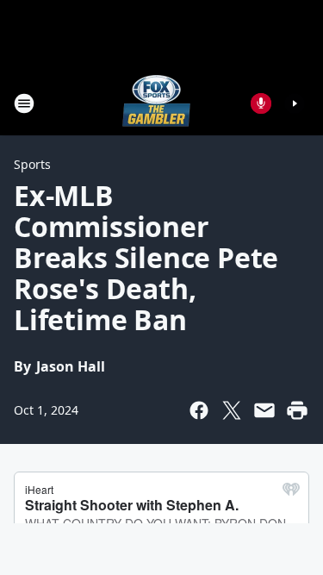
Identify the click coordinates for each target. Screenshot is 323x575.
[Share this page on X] (232, 410)
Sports (32, 164)
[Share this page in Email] (264, 410)
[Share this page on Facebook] (199, 410)
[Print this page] (297, 410)
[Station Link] (156, 103)
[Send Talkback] (261, 103)
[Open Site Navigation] (24, 103)
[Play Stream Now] (294, 103)
